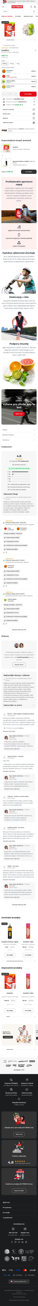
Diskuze (5, 118)
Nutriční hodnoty (8, 109)
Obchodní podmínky (19, 1297)
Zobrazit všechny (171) (19, 629)
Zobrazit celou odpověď (11, 749)
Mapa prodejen (19, 1190)
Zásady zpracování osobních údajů (19, 1300)
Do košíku (29, 172)
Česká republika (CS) (20, 1281)
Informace (5, 440)
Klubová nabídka (6, 16)
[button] (35, 40)
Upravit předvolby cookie (19, 1294)
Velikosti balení (8, 122)
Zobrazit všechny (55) (19, 905)
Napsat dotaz (19, 664)
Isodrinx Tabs (28, 942)
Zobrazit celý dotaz (9, 731)
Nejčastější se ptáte (13, 705)
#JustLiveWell (7, 1037)
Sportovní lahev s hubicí (24, 162)
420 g (12, 63)
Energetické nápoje (9, 45)
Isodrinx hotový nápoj (10, 942)
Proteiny (18, 16)
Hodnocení (6, 114)
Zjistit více (19, 414)
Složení (4, 430)
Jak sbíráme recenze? (19, 464)
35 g (18, 63)
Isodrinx (10, 993)
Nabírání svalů (28, 16)
